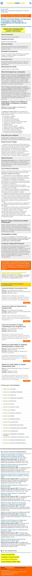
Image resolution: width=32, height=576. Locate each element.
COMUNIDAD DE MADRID (13, 392)
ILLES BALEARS (10, 422)
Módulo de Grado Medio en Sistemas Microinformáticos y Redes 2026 (14, 345)
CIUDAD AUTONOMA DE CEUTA (14, 440)
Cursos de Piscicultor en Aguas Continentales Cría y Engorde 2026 (14, 325)
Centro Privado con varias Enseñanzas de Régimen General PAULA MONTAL (14, 273)
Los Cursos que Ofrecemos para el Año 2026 (14, 571)
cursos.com (16, 3)
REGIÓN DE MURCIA (11, 419)
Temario (26, 302)
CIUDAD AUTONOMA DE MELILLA (14, 443)
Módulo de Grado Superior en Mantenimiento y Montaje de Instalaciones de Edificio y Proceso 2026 (15, 475)
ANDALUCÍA (9, 395)
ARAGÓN (8, 416)
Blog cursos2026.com (7, 574)
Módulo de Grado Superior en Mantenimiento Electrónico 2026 (14, 530)
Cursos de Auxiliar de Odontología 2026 (9, 559)
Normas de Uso (5, 570)
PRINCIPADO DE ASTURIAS (13, 425)
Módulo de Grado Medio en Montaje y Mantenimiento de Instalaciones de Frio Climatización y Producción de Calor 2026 (13, 456)
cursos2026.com (9, 567)
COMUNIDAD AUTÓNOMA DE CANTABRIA (13, 434)
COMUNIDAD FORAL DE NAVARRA (15, 428)
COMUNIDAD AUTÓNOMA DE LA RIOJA (16, 437)
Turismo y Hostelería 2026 (7, 554)
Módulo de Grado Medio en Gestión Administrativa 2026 (14, 365)
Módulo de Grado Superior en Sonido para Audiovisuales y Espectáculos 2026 (14, 521)
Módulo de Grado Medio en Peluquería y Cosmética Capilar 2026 (15, 11)
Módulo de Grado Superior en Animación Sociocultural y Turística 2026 (13, 540)
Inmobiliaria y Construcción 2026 (10, 557)
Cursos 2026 (4, 9)
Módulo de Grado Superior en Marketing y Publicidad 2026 (13, 494)
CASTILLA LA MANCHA (12, 413)
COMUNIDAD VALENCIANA (13, 398)
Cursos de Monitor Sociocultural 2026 (14, 288)
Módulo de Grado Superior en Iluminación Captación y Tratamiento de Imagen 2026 (13, 503)
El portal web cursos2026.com (10, 573)
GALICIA (8, 404)
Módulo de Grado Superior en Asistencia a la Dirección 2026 (14, 485)
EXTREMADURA (10, 431)
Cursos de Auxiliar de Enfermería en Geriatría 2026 (14, 307)
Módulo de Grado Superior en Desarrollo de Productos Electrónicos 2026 (14, 465)
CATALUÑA (9, 389)
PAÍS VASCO (9, 401)
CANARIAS (9, 410)
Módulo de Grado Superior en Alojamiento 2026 (15, 512)
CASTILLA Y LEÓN (11, 407)
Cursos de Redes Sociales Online (10, 561)
